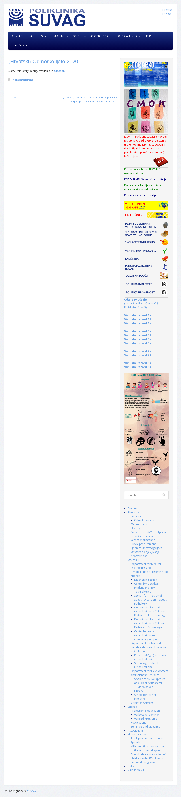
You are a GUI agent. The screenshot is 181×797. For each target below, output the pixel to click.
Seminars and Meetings (145, 726)
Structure (58, 36)
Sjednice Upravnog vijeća (146, 548)
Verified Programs (145, 718)
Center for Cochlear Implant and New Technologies (146, 588)
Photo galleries (126, 36)
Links (148, 36)
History (135, 528)
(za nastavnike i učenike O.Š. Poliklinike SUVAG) (141, 303)
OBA (12, 97)
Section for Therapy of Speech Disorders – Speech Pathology (151, 599)
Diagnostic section (145, 580)
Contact (17, 36)
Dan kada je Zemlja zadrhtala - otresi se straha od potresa (143, 187)
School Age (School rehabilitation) (146, 665)
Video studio (145, 687)
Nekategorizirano (23, 79)
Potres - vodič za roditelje (140, 195)
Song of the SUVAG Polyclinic (148, 532)
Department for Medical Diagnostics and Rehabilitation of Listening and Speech (150, 570)
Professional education (145, 711)
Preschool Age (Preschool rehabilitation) (150, 657)
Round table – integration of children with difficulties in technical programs (148, 758)
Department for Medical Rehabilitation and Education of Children (149, 647)
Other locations (144, 520)
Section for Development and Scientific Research (149, 681)
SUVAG (31, 791)
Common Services (142, 703)
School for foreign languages (145, 697)
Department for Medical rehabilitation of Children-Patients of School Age (150, 623)
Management (139, 524)
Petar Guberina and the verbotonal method (145, 538)
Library (138, 691)
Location (136, 516)
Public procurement (143, 544)
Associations (99, 36)
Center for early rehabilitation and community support (146, 635)
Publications (138, 722)
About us (36, 36)
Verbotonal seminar (146, 715)
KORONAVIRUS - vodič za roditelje (145, 179)
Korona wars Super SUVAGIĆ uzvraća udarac (142, 171)
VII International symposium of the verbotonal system (148, 748)
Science (77, 36)
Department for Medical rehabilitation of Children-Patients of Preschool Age (150, 611)
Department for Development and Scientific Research (149, 673)
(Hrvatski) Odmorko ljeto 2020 (43, 61)
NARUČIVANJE (20, 45)
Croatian (59, 71)
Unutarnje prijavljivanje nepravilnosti (145, 554)
